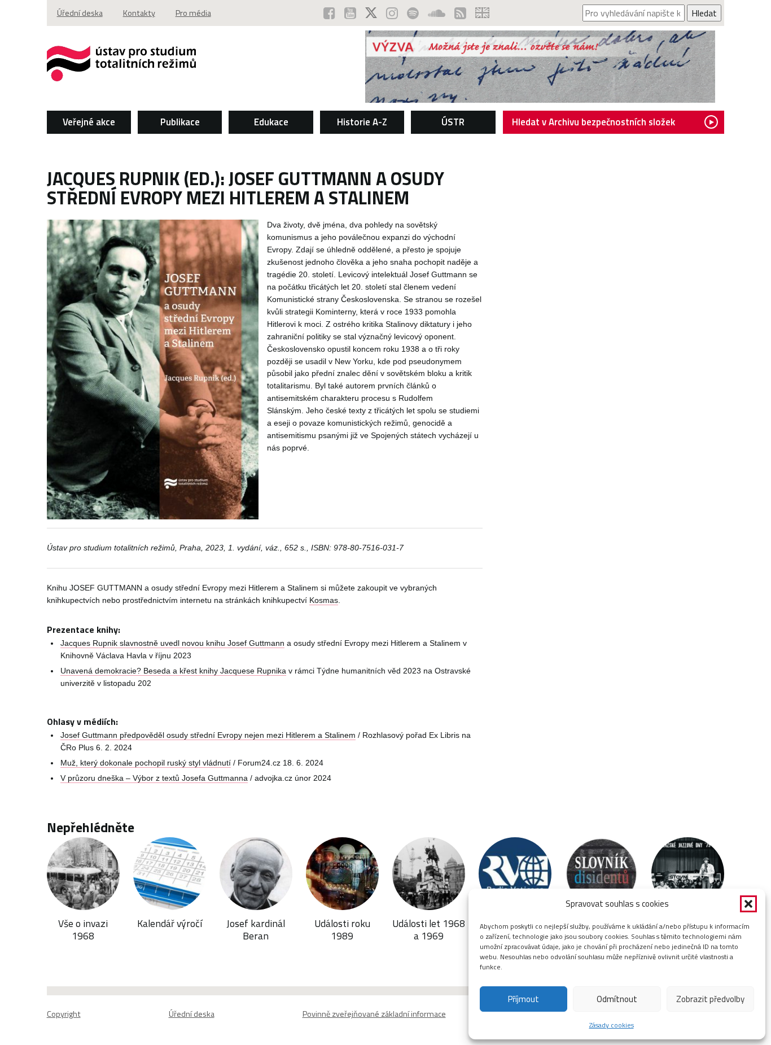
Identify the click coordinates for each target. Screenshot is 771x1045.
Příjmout (523, 998)
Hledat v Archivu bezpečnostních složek (593, 122)
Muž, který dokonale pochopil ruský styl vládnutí (145, 763)
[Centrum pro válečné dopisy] (540, 99)
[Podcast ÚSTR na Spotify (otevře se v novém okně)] (412, 13)
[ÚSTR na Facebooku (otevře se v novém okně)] (329, 13)
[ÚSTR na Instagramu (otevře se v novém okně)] (392, 13)
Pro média (193, 13)
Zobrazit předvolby (710, 998)
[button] (748, 904)
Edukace (271, 122)
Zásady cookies (611, 1025)
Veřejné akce (89, 122)
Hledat (704, 13)
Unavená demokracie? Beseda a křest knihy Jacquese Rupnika (173, 671)
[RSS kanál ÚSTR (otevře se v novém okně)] (460, 13)
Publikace (180, 122)
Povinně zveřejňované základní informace (374, 1014)
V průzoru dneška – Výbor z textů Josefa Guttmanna (154, 778)
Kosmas (323, 600)
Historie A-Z (362, 122)
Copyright (64, 1014)
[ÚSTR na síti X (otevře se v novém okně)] (371, 13)
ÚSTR (453, 122)
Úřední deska (80, 13)
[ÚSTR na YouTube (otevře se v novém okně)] (350, 13)
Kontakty (139, 13)
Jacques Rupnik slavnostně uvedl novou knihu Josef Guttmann (172, 643)
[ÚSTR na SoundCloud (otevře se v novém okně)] (436, 13)
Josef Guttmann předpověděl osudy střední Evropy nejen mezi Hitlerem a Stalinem (208, 735)
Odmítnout (617, 998)
